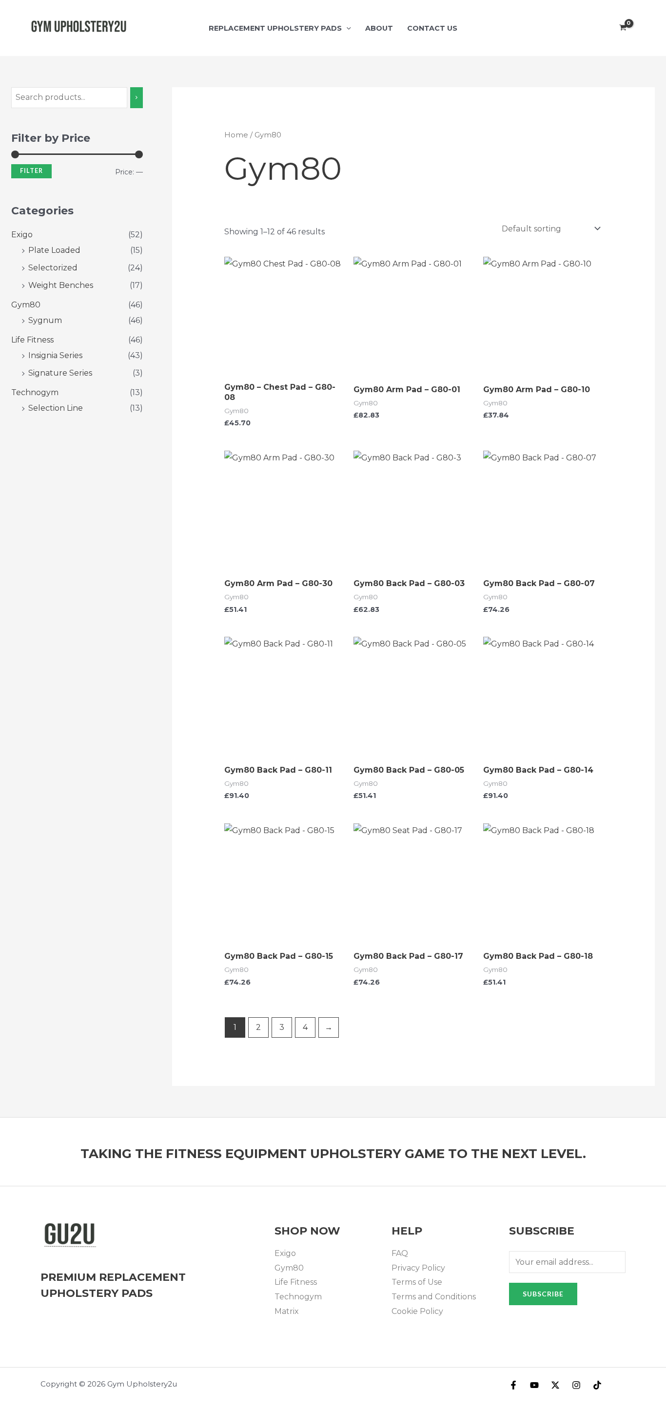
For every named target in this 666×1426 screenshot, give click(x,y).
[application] (346, 28)
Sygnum (45, 320)
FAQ (400, 1253)
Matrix (286, 1311)
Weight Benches (60, 285)
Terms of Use (417, 1282)
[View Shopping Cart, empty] (622, 28)
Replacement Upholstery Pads (275, 28)
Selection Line (55, 408)
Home (236, 135)
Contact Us (432, 28)
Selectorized (53, 267)
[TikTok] (597, 1385)
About (379, 28)
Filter (31, 170)
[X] (555, 1385)
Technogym (35, 392)
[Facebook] (513, 1385)
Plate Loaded (54, 250)
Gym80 (25, 304)
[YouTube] (534, 1385)
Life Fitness (32, 339)
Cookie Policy (417, 1311)
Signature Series (60, 373)
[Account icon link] (644, 28)
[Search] (136, 97)
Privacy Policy (418, 1268)
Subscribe (543, 1294)
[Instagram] (576, 1385)
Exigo (22, 234)
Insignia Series (55, 355)
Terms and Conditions (434, 1296)
